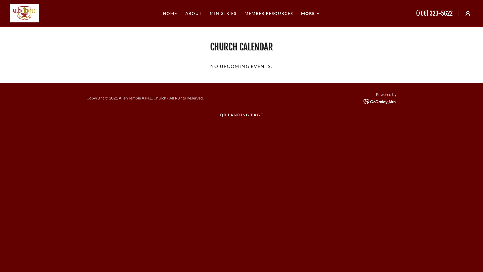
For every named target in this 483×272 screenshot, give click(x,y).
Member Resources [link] (269, 13)
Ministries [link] (223, 13)
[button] (310, 13)
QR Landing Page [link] (241, 114)
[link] (24, 12)
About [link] (193, 13)
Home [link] (170, 13)
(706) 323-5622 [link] (434, 13)
